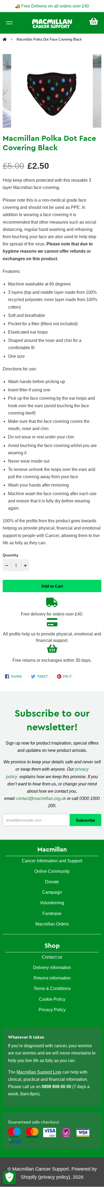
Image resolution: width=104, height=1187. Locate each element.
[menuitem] (93, 21)
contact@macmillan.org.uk (41, 798)
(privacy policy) (54, 1177)
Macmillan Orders (52, 924)
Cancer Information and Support (52, 861)
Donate (52, 881)
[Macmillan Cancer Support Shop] (52, 23)
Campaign (52, 892)
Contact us (52, 957)
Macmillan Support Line (39, 1072)
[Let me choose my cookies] (9, 1177)
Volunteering (52, 902)
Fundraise (52, 913)
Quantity (10, 555)
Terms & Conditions (52, 988)
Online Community (52, 871)
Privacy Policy (52, 1009)
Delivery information (52, 967)
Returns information (52, 978)
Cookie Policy (52, 999)
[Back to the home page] (5, 39)
